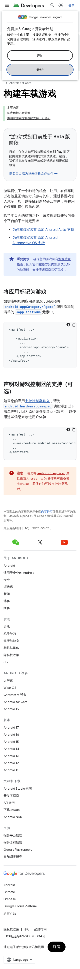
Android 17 (11, 727)
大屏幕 (8, 681)
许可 (27, 929)
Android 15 (11, 742)
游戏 (7, 627)
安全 (7, 580)
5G (6, 662)
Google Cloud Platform (20, 906)
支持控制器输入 (37, 401)
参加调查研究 (13, 857)
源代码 (8, 587)
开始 (40, 69)
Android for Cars (20, 83)
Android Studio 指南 (18, 789)
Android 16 (11, 735)
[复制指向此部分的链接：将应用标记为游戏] (50, 292)
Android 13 (11, 756)
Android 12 (11, 763)
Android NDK (13, 817)
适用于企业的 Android (19, 573)
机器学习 (10, 634)
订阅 (56, 947)
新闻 (7, 594)
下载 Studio (12, 810)
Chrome (9, 892)
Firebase (10, 899)
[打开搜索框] (52, 5)
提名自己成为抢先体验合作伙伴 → (33, 173)
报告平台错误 (13, 835)
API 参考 (9, 803)
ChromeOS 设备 (15, 695)
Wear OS (10, 688)
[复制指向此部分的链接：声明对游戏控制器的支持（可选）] (18, 391)
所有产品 (10, 913)
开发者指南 (11, 796)
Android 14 (11, 749)
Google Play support (18, 850)
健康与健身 (11, 641)
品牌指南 (40, 929)
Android (9, 566)
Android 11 (11, 770)
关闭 (40, 55)
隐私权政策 (11, 655)
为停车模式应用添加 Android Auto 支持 (43, 230)
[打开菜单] (7, 5)
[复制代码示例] (73, 324)
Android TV (11, 709)
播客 (7, 608)
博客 (7, 601)
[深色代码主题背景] (68, 324)
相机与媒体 (11, 648)
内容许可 (47, 511)
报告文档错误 (13, 842)
